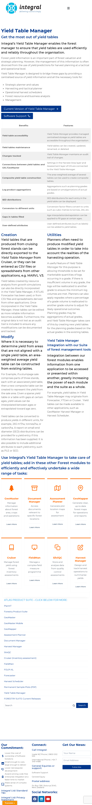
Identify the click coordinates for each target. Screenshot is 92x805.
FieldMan (9, 664)
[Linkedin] (41, 799)
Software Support (40, 772)
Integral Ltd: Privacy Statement (13, 798)
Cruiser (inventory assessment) (20, 658)
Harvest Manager (13, 646)
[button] (68, 8)
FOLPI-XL (9, 669)
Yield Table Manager (15, 693)
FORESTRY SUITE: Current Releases (22, 698)
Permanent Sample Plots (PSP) (20, 687)
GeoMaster (9, 617)
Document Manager (14, 640)
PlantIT (8, 606)
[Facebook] (35, 799)
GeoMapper (10, 629)
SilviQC (7, 652)
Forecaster (9, 675)
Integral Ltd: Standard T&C (14, 791)
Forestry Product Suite (15, 611)
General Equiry (38, 777)
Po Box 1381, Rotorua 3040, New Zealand (44, 786)
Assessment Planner (15, 635)
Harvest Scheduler (13, 681)
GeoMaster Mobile (13, 623)
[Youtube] (48, 799)
